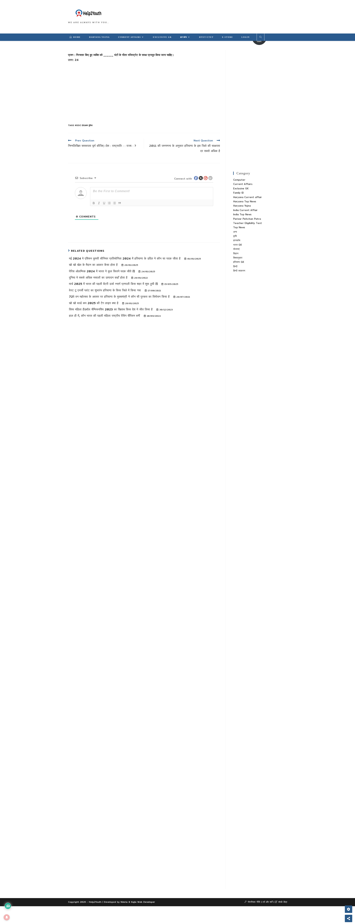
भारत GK (237, 245)
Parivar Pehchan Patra (247, 219)
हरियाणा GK (238, 262)
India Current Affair (245, 210)
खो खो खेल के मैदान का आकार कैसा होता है (94, 264)
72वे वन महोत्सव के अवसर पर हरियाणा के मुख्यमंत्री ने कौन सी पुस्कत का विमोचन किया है (120, 296)
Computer (239, 180)
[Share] (348, 918)
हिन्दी (235, 266)
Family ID (238, 193)
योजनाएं (236, 249)
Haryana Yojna (242, 205)
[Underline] (104, 203)
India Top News (242, 214)
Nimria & (126, 902)
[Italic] (99, 203)
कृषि (235, 236)
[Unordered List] (114, 203)
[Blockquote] (119, 203)
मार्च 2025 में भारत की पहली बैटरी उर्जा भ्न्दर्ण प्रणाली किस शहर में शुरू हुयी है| (114, 284)
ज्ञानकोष (236, 240)
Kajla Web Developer (143, 902)
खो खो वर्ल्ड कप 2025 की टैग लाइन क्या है (94, 303)
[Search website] (260, 37)
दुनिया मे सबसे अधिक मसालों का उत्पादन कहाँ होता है (99, 277)
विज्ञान (235, 253)
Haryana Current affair (247, 197)
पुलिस (90, 125)
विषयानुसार (237, 258)
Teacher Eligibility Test (247, 223)
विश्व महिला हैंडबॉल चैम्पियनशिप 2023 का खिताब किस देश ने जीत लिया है (111, 309)
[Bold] (93, 203)
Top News (239, 227)
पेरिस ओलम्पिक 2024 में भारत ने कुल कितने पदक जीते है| (102, 271)
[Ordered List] (109, 203)
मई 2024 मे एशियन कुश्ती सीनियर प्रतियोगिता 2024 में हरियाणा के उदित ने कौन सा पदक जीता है (125, 258)
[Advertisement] (144, 92)
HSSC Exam (81, 125)
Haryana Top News (244, 201)
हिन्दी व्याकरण (239, 270)
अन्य (235, 232)
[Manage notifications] (7, 917)
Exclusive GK (240, 188)
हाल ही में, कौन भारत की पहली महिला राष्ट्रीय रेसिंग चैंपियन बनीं (105, 315)
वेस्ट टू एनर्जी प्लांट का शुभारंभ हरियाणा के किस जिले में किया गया (105, 290)
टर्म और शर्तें (268, 902)
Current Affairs (242, 184)
